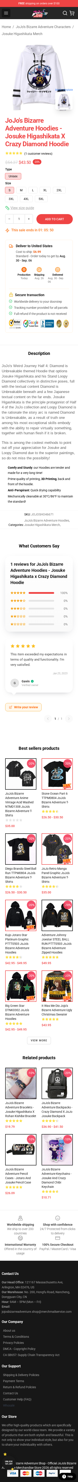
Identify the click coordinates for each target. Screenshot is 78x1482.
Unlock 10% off (9, 1462)
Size (8, 183)
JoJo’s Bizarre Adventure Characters (43, 27)
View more (39, 1040)
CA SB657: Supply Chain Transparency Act (31, 1355)
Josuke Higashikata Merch (22, 34)
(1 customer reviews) (38, 153)
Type (8, 169)
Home (6, 27)
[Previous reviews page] (48, 719)
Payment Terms (13, 1381)
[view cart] (72, 13)
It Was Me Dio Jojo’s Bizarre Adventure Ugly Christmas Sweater (57, 1010)
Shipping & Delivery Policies (21, 1375)
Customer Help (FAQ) (17, 1399)
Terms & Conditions (16, 1336)
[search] (65, 13)
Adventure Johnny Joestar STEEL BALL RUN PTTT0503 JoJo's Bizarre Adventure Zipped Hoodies (57, 943)
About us (9, 1330)
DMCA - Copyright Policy (19, 1349)
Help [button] (70, 1476)
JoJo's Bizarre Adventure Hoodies (46, 520)
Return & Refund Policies (19, 1387)
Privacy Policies (13, 1342)
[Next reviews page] (69, 719)
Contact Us (10, 1393)
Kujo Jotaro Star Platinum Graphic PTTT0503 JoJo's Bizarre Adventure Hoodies (17, 943)
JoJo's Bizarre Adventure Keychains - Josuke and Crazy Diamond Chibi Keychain (57, 1178)
